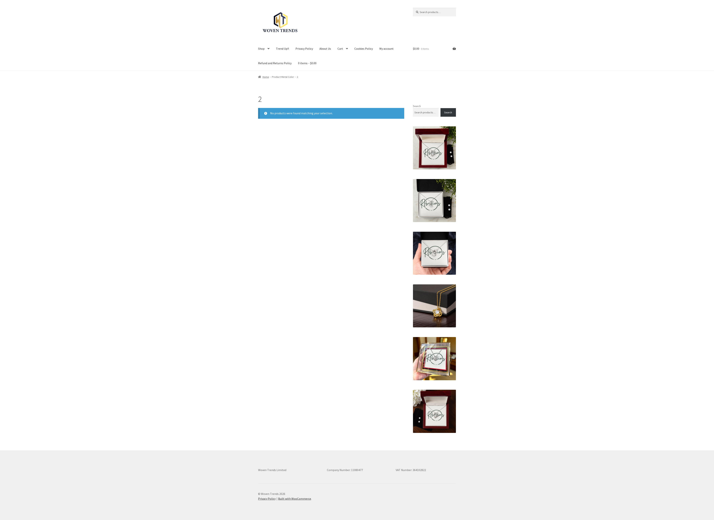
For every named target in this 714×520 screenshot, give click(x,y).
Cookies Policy (363, 48)
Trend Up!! (282, 48)
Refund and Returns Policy (275, 63)
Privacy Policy (304, 48)
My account (386, 48)
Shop (261, 48)
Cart (340, 48)
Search (417, 106)
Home (266, 77)
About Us (325, 48)
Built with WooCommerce (294, 498)
